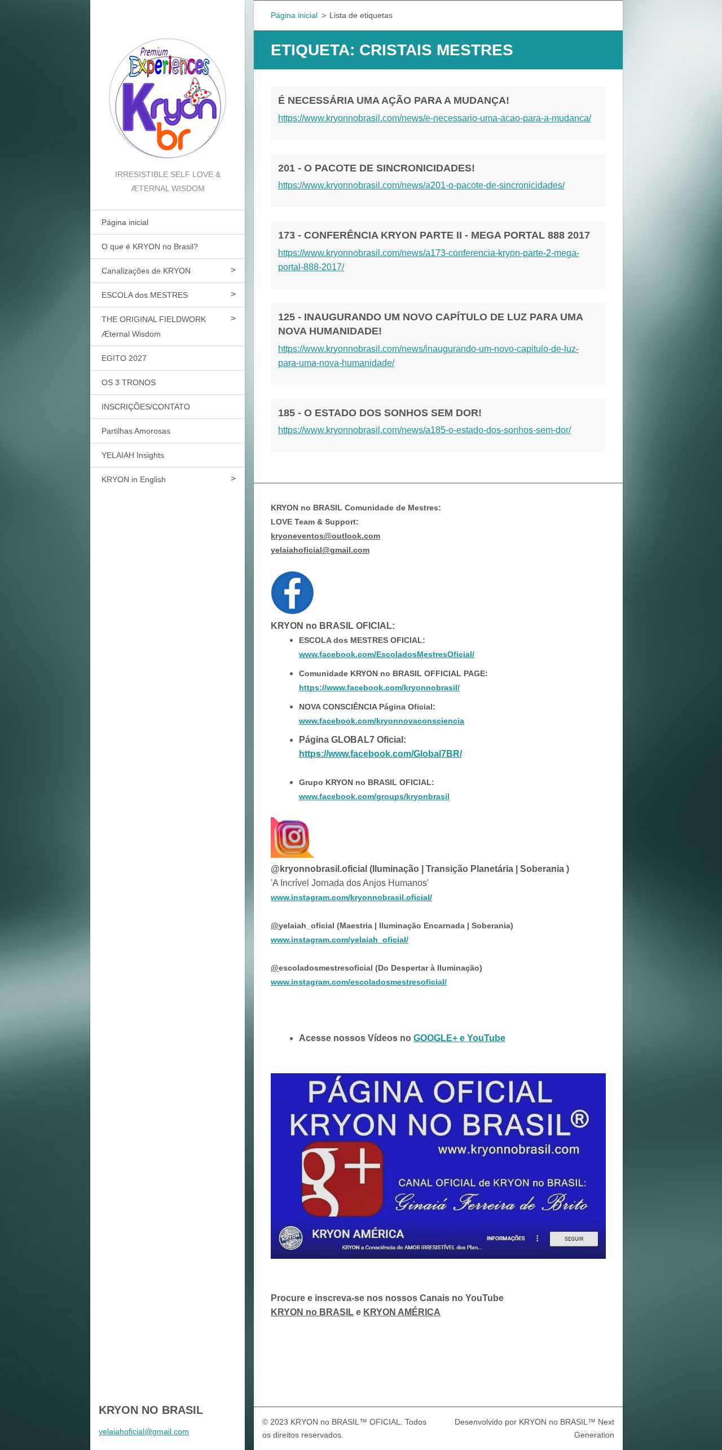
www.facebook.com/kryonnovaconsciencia (381, 720)
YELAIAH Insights (133, 455)
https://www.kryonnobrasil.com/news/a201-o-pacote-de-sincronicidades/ (421, 185)
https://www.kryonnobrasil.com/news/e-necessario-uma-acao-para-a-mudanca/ (434, 118)
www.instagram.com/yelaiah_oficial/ (339, 939)
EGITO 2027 (124, 358)
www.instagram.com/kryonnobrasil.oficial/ (351, 897)
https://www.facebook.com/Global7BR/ (380, 754)
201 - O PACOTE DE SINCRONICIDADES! (376, 168)
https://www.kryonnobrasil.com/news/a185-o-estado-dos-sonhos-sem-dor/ (424, 430)
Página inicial (125, 222)
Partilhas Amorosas (136, 430)
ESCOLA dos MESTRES (145, 294)
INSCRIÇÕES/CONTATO (146, 406)
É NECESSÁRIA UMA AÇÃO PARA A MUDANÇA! (393, 100)
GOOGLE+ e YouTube (459, 1038)
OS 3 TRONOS (129, 382)
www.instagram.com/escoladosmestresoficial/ (359, 981)
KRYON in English (134, 479)
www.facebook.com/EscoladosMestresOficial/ (386, 654)
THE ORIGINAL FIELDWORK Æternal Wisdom (154, 326)
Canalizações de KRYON (146, 270)
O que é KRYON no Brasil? (150, 246)
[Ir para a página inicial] (167, 84)
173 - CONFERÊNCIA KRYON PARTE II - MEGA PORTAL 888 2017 (434, 235)
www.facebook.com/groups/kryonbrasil (374, 796)
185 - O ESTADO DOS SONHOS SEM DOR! (380, 412)
